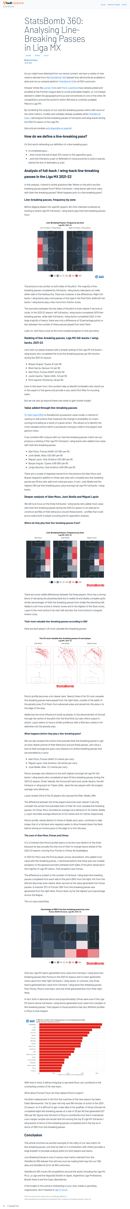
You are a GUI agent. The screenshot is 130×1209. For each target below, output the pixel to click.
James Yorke (50, 88)
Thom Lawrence (70, 88)
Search (124, 4)
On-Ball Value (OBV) (34, 415)
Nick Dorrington (32, 60)
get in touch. (61, 1190)
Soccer (103, 4)
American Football (114, 4)
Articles (37, 55)
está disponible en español (59, 128)
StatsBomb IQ (66, 81)
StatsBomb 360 (58, 77)
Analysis (28, 55)
